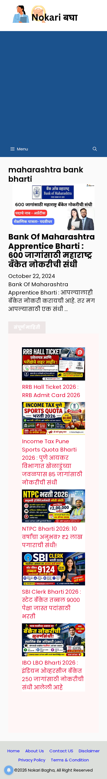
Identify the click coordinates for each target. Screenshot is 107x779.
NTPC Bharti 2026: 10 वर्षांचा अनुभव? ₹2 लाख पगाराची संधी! (52, 537)
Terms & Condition (70, 760)
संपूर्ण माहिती (27, 327)
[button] (94, 149)
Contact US (61, 751)
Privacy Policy (31, 760)
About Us (34, 751)
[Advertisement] (53, 84)
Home (13, 751)
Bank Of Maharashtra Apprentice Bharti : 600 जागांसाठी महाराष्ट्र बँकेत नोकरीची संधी (51, 251)
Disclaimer (89, 751)
